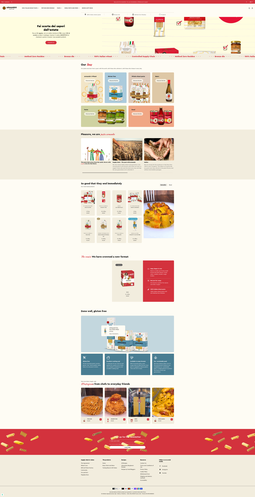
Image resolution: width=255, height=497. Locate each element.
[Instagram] (160, 469)
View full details (113, 334)
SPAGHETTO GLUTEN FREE (134, 234)
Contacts (6, 2)
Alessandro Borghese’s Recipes (127, 466)
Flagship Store (85, 474)
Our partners (84, 472)
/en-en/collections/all (108, 18)
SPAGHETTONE (103, 207)
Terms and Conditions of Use (147, 466)
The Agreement (85, 463)
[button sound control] (172, 236)
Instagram (165, 469)
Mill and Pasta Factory (87, 467)
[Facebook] (160, 466)
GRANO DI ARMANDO (135, 207)
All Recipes (124, 463)
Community (84, 470)
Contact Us (143, 463)
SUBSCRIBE (128, 447)
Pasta (104, 463)
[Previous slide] (11, 2)
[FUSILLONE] (119, 224)
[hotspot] (108, 322)
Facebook (164, 466)
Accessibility (143, 480)
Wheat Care (84, 465)
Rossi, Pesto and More (108, 465)
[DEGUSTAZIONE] (88, 197)
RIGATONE (88, 234)
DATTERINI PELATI (119, 207)
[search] (249, 8)
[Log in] (252, 8)
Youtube (164, 473)
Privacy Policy (121, 444)
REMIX (127, 292)
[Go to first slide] (246, 2)
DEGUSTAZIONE (88, 207)
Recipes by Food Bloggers (128, 469)
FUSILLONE (119, 234)
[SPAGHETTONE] (103, 197)
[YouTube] (160, 472)
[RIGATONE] (88, 224)
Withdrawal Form (145, 474)
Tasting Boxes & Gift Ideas (110, 467)
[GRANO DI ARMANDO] (135, 197)
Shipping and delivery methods (146, 477)
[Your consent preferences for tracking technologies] (2, 494)
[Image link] (92, 87)
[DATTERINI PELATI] (119, 197)
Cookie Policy (143, 471)
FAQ (2, 2)
